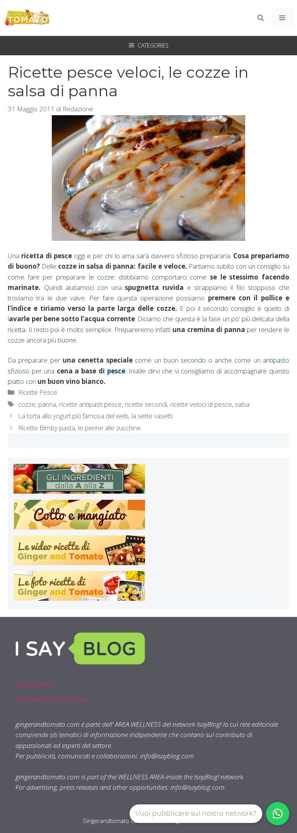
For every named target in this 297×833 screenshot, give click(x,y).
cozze (105, 277)
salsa (242, 404)
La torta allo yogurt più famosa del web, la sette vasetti (95, 415)
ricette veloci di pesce (201, 404)
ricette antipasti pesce (90, 404)
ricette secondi (146, 404)
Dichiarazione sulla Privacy (52, 698)
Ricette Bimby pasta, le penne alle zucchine (79, 427)
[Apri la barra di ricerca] (260, 17)
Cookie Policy (34, 684)
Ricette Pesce (37, 392)
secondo (193, 360)
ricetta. (18, 329)
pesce (115, 370)
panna (47, 404)
